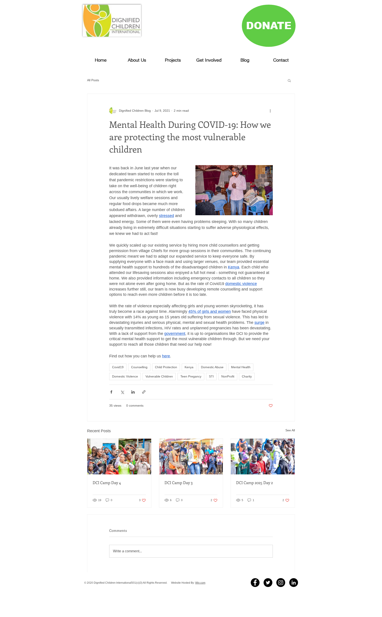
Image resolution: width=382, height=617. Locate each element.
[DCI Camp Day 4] (119, 456)
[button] (289, 80)
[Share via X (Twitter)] (122, 392)
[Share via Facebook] (111, 392)
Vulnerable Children (159, 376)
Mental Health (240, 367)
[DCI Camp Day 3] (191, 456)
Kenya (189, 367)
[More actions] (270, 110)
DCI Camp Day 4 (107, 482)
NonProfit (227, 376)
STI (211, 376)
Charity (247, 376)
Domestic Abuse (212, 367)
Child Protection (166, 367)
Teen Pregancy (190, 376)
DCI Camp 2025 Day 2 (254, 482)
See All (290, 430)
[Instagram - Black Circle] (280, 582)
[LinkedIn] (293, 582)
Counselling (139, 367)
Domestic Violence (125, 376)
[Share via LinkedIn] (133, 392)
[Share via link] (144, 392)
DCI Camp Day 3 (178, 482)
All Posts (93, 80)
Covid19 (118, 367)
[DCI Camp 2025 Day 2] (263, 456)
